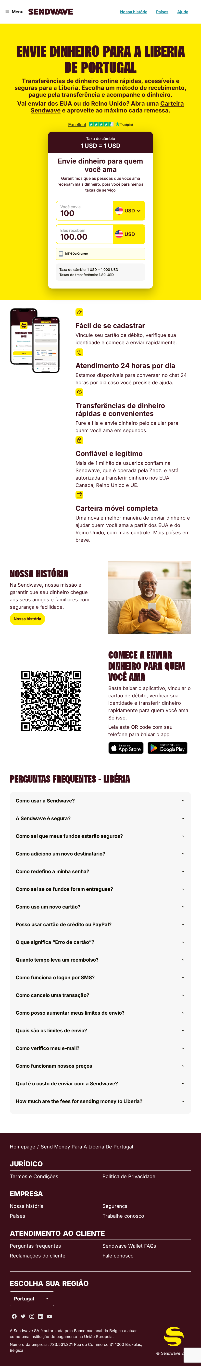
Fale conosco (118, 1256)
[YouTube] (49, 1316)
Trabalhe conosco (123, 1216)
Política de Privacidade (128, 1176)
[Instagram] (31, 1316)
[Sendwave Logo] (50, 12)
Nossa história (133, 11)
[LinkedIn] (40, 1316)
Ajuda (182, 11)
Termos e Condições (34, 1176)
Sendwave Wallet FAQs (129, 1246)
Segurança (114, 1206)
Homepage (22, 1147)
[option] (45, 1278)
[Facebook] (14, 1316)
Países (162, 11)
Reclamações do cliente (37, 1256)
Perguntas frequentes (35, 1246)
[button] (100, 801)
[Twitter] (23, 1316)
